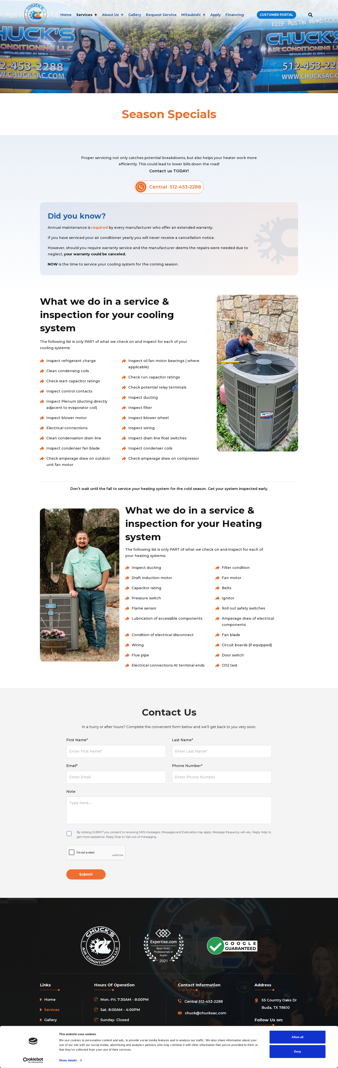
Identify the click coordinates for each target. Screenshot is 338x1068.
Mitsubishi (191, 15)
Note (71, 791)
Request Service (161, 15)
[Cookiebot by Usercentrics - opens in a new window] (33, 1060)
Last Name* (182, 740)
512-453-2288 (211, 1001)
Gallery (134, 15)
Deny (297, 1051)
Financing (235, 15)
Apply (215, 15)
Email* (72, 766)
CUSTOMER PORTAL (276, 15)
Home (66, 15)
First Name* (77, 740)
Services (84, 15)
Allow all (297, 1037)
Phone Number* (187, 766)
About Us (110, 15)
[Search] (310, 14)
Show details (68, 1060)
